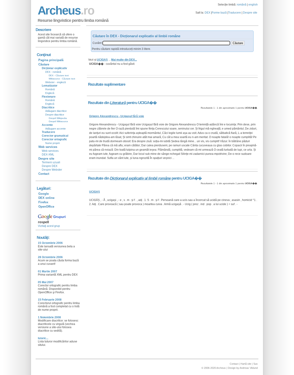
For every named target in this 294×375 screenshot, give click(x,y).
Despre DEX (49, 166)
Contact (43, 173)
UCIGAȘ (102, 59)
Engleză (49, 93)
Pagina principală (50, 60)
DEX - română (53, 71)
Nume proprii (52, 143)
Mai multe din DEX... (124, 59)
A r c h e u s (65, 10)
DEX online (46, 198)
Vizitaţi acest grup (49, 226)
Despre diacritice (54, 114)
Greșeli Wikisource (58, 121)
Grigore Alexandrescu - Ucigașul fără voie (116, 116)
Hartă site (245, 363)
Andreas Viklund (249, 368)
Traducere (234, 12)
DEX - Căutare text (59, 75)
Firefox (43, 202)
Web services (50, 150)
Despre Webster (52, 169)
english (253, 4)
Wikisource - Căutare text (62, 78)
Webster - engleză (55, 82)
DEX (207, 12)
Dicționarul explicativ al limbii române (140, 178)
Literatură (118, 103)
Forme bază (219, 12)
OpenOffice (46, 206)
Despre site (250, 12)
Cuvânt (97, 43)
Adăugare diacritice (56, 111)
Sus (255, 363)
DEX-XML (48, 154)
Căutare (43, 64)
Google (43, 193)
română (241, 4)
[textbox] (166, 43)
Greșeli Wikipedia (58, 118)
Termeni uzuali (51, 162)
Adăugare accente (55, 128)
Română (50, 89)
